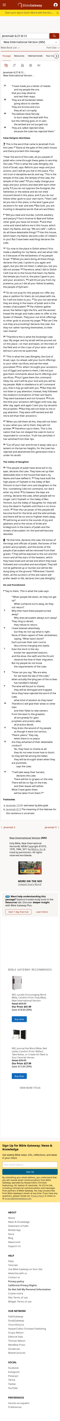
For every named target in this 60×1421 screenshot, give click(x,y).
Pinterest (13, 1376)
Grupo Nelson (16, 1332)
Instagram (14, 1372)
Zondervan (14, 1348)
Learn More (42, 911)
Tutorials (13, 1265)
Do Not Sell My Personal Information (29, 1289)
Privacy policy (16, 1281)
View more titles (30, 1087)
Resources (19, 55)
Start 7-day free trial (18, 911)
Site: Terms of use (18, 1297)
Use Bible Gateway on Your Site (25, 1269)
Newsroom (14, 1242)
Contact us (14, 1277)
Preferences (15, 1407)
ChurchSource (16, 1324)
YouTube (13, 1388)
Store (11, 1234)
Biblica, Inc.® (38, 849)
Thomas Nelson (16, 1340)
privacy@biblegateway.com (18, 1198)
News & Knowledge (19, 1221)
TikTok (11, 1380)
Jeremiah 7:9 (13, 805)
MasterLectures (16, 1352)
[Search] (54, 36)
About (11, 1217)
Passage (6, 55)
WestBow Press (16, 1344)
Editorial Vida (15, 1336)
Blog (10, 1238)
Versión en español (18, 1403)
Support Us (14, 1246)
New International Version (24, 838)
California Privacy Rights (22, 1285)
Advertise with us (17, 1273)
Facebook (13, 1367)
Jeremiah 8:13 (13, 809)
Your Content (52, 55)
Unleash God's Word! (29, 884)
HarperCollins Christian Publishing (27, 1328)
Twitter (12, 1384)
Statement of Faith (18, 1226)
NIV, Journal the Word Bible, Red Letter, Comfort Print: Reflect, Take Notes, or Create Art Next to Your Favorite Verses (30, 1053)
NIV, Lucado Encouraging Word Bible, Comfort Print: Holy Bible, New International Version (29, 997)
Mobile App (14, 1230)
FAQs (11, 1261)
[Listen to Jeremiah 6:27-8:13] (38, 65)
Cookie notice (15, 1293)
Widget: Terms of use (19, 1301)
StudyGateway (16, 1320)
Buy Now (19, 1019)
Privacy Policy (37, 1195)
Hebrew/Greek (35, 55)
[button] (56, 5)
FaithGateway (15, 1316)
